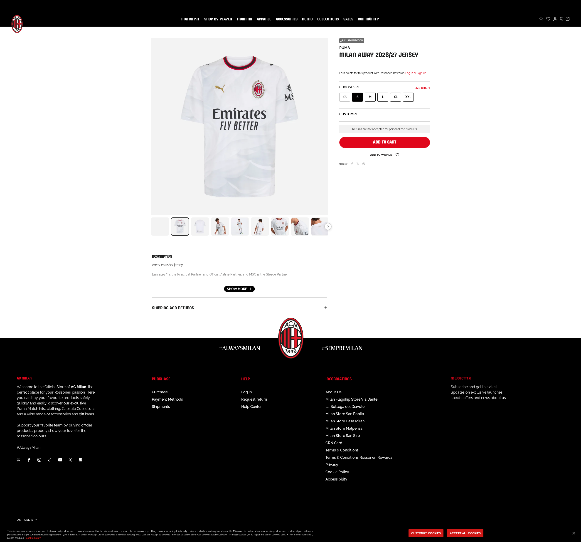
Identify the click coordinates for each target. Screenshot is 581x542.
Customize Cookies (426, 533)
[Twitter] (358, 164)
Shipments (161, 406)
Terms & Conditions (342, 450)
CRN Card (333, 443)
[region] (290, 533)
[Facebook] (352, 164)
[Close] (574, 533)
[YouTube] (60, 460)
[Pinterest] (363, 164)
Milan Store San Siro (342, 436)
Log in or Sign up (415, 73)
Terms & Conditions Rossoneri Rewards (358, 457)
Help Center (251, 406)
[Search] (541, 19)
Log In (246, 392)
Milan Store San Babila (344, 414)
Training (243, 19)
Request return (254, 399)
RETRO (306, 19)
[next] (328, 226)
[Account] (555, 19)
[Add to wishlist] (397, 154)
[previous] (151, 226)
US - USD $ (25, 519)
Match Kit (190, 19)
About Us (333, 392)
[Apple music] (80, 460)
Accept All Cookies (465, 533)
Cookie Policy (337, 472)
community (367, 19)
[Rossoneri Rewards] (561, 19)
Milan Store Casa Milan (344, 421)
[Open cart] (568, 19)
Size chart (422, 88)
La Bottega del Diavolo (345, 406)
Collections (327, 19)
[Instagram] (39, 460)
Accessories (286, 19)
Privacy (331, 465)
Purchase (160, 392)
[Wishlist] (548, 19)
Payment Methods (167, 399)
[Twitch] (18, 460)
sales (347, 19)
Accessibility (336, 479)
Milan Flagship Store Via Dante (351, 399)
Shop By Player (218, 19)
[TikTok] (50, 460)
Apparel (263, 19)
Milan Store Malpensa (343, 428)
